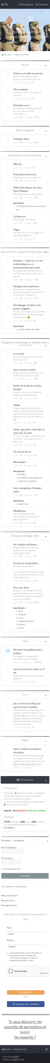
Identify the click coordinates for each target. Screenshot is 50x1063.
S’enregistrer (18, 840)
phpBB (15, 1056)
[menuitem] (4, 4)
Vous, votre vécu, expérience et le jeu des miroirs (25, 251)
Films (20, 611)
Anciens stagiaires (25, 130)
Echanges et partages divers (25, 535)
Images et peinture (26, 621)
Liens (25, 641)
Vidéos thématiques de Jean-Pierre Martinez (27, 189)
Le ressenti (18, 353)
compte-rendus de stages (29, 329)
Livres (20, 617)
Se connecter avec (26, 1004)
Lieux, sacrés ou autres (24, 369)
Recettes (21, 474)
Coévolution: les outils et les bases (25, 155)
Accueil (25, 64)
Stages (16, 229)
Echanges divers (21, 138)
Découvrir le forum (9, 895)
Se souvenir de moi (12, 868)
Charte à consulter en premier (28, 73)
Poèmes (21, 624)
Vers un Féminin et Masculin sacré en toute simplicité (27, 705)
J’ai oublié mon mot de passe (13, 886)
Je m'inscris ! (26, 992)
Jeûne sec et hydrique (27, 481)
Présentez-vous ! (21, 105)
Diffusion (17, 164)
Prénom (10, 940)
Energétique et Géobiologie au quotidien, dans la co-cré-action (25, 344)
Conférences (19, 216)
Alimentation (19, 462)
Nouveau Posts (8, 900)
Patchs (25, 740)
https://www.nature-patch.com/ (27, 763)
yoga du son (23, 503)
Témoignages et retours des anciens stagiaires (27, 306)
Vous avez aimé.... (21, 587)
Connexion (6, 840)
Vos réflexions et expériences (30, 477)
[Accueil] (10, 20)
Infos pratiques (20, 89)
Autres (21, 627)
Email (9, 927)
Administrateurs (20, 810)
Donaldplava (9, 827)
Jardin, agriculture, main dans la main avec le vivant (28, 431)
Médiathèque (19, 510)
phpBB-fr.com (18, 1059)
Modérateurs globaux (37, 810)
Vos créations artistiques (25, 544)
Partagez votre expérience (26, 286)
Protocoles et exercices (25, 174)
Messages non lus (9, 905)
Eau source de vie (22, 451)
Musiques (22, 614)
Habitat (16, 405)
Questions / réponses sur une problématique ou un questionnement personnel (28, 264)
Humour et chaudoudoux (25, 563)
